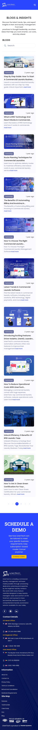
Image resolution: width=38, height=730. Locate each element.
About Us (4, 675)
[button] (25, 504)
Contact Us (5, 678)
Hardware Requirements (9, 693)
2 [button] (21, 504)
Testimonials (6, 705)
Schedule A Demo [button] (19, 557)
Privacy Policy (6, 682)
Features (4, 701)
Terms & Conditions (8, 686)
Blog (3, 716)
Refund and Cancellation (9, 689)
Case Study (5, 708)
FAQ (3, 712)
